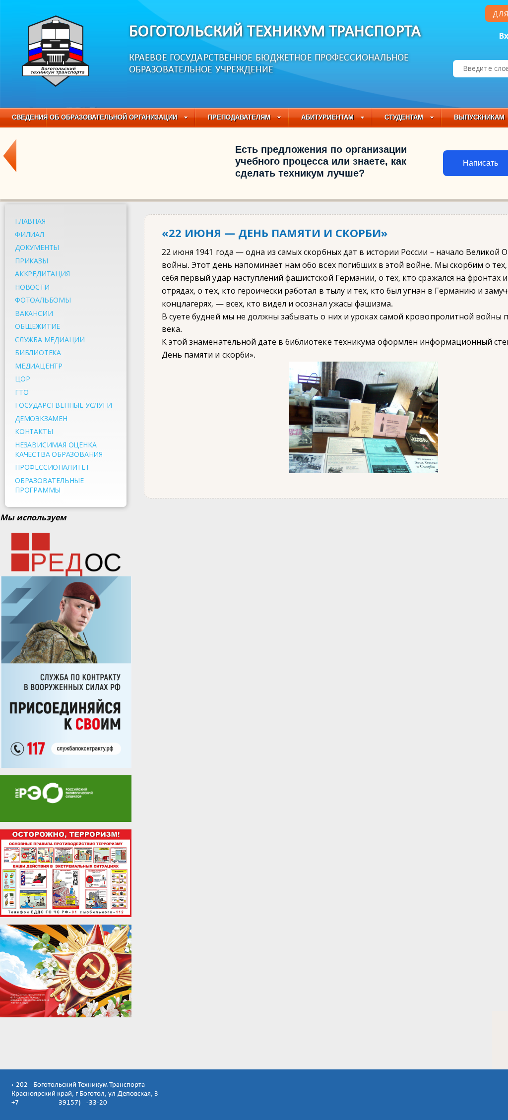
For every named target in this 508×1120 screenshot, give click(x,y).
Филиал (29, 234)
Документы (37, 247)
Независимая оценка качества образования (59, 449)
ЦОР (22, 378)
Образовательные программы (49, 485)
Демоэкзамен (41, 418)
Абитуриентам (327, 117)
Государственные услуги (63, 405)
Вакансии (34, 313)
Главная (30, 221)
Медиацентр (39, 366)
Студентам (403, 117)
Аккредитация (42, 273)
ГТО (21, 392)
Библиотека (38, 352)
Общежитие (37, 326)
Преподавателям (239, 117)
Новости (32, 287)
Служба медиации (50, 339)
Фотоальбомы (43, 300)
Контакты (34, 431)
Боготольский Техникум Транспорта (275, 32)
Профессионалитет (52, 467)
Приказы (31, 260)
